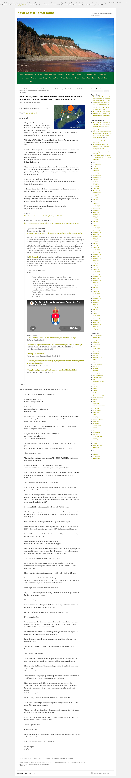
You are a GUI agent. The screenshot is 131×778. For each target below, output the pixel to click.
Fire (94, 361)
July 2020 (95, 240)
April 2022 (95, 201)
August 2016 (96, 326)
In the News (38, 74)
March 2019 (96, 269)
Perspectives (102, 74)
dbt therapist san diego (98, 144)
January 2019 (96, 273)
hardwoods (95, 368)
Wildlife (95, 443)
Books (94, 78)
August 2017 (96, 304)
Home (21, 74)
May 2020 (95, 243)
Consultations (29, 74)
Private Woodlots (97, 410)
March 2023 (96, 185)
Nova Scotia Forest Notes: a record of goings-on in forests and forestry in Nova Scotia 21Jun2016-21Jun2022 (102, 98)
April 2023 (95, 183)
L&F (94, 379)
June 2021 (95, 219)
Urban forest (96, 434)
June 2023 (95, 179)
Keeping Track (91, 74)
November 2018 (97, 276)
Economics (95, 355)
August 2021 (96, 216)
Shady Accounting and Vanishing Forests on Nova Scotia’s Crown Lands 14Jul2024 (101, 104)
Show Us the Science (98, 419)
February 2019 (96, 271)
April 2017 (95, 311)
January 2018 (96, 295)
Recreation (95, 416)
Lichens (95, 385)
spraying (95, 427)
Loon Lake (95, 386)
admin (38, 102)
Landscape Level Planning (99, 381)
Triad (94, 430)
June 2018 (95, 286)
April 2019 (95, 267)
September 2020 (97, 236)
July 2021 (95, 218)
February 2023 (96, 186)
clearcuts (95, 346)
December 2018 (96, 275)
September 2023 (97, 177)
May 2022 (95, 199)
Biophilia (77, 78)
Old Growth (96, 403)
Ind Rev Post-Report (98, 374)
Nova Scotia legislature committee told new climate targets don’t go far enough (55, 344)
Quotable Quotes (103, 78)
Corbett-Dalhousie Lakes (99, 352)
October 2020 (96, 234)
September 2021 (97, 214)
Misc (31, 82)
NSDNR (95, 399)
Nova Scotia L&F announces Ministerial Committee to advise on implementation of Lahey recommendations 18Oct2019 (35, 90)
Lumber (95, 388)
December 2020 (96, 230)
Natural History (42, 78)
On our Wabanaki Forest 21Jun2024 (101, 111)
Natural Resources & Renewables (101, 396)
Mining (94, 392)
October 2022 (96, 194)
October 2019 (96, 256)
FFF (84, 74)
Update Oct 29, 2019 (30, 113)
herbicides (95, 370)
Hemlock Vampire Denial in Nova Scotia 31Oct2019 (70, 89)
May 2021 (95, 221)
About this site (24, 82)
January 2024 (96, 174)
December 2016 (96, 319)
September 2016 (97, 324)
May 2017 (95, 309)
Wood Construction (97, 445)
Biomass (95, 339)
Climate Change (24, 78)
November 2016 (97, 320)
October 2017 (96, 300)
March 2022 (96, 203)
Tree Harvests (96, 429)
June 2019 (95, 263)
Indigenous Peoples (97, 377)
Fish (94, 363)
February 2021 (96, 227)
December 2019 (96, 252)
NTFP (94, 401)
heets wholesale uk (97, 150)
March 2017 (96, 313)
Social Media (96, 421)
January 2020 (96, 251)
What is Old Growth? (67, 78)
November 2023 (97, 175)
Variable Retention (97, 436)
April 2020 (95, 245)
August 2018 (96, 282)
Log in (94, 452)
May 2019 (95, 265)
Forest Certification (97, 364)
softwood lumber (97, 425)
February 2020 (96, 249)
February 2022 (96, 205)
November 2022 (97, 192)
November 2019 (97, 254)
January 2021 (96, 229)
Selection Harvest (97, 418)
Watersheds (95, 440)
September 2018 (97, 280)
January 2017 (96, 317)
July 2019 (95, 262)
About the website (97, 335)
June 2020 (95, 241)
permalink (70, 758)
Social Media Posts (50, 74)
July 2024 (95, 166)
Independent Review (64, 74)
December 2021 (96, 208)
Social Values (96, 423)
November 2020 (97, 232)
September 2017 (97, 302)
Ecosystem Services (97, 357)
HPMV (94, 372)
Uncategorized (55, 758)
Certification (96, 342)
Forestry (33, 78)
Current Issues (76, 74)
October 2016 (96, 322)
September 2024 (97, 164)
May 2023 (95, 181)
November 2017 (97, 298)
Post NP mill (96, 408)
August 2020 (96, 238)
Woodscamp (96, 447)
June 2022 (95, 197)
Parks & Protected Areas (99, 405)
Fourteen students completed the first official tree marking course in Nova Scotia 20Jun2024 (102, 115)
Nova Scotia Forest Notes (36, 12)
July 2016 (95, 328)
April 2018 (95, 289)
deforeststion (96, 353)
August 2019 (96, 260)
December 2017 (96, 297)
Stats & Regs (86, 78)
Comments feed (96, 456)
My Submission (34, 257)
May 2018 (95, 287)
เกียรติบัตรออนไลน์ (98, 155)
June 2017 (95, 308)
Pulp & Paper (96, 412)
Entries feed (95, 454)
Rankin (94, 414)
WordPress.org (96, 458)
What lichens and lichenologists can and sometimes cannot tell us (101, 146)
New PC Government (98, 397)
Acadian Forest (96, 337)
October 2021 (96, 212)
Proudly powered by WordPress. (101, 773)
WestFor (95, 441)
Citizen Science (96, 344)
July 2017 (95, 306)
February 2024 (96, 172)
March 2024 (96, 170)
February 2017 (96, 315)
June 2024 (95, 168)
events (94, 359)
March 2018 (96, 291)
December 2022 (96, 190)
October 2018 (96, 278)
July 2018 (95, 284)
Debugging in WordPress (21, 5)
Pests (94, 407)
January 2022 (96, 207)
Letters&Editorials (97, 383)
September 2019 (97, 258)
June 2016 (95, 330)
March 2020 (96, 247)
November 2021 (97, 210)
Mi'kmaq (95, 390)
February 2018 (96, 293)
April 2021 (95, 223)
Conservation (46, 758)
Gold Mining (96, 366)
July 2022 (95, 196)
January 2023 (96, 188)
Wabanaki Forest (54, 78)
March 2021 (96, 225)
